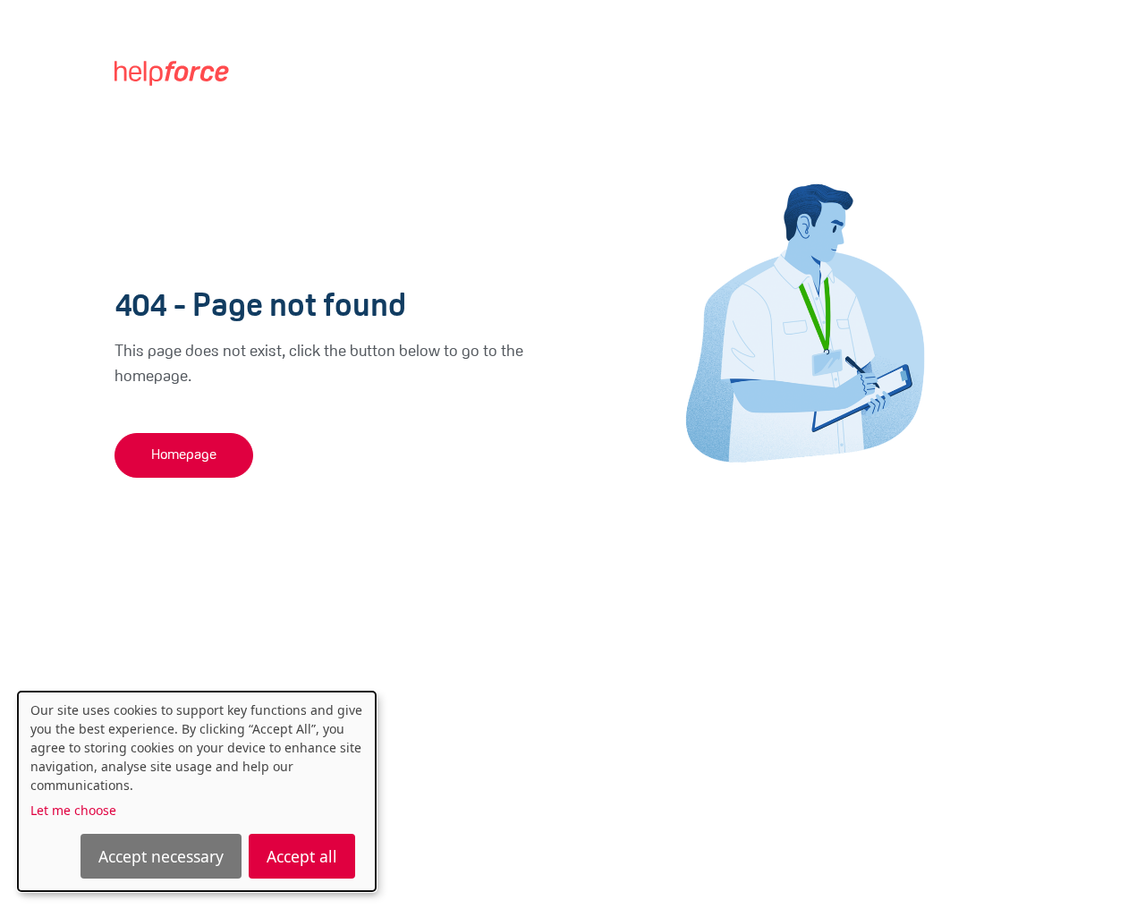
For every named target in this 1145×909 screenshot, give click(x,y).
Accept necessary (161, 856)
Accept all (302, 856)
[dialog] (197, 791)
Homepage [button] (183, 455)
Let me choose (73, 810)
